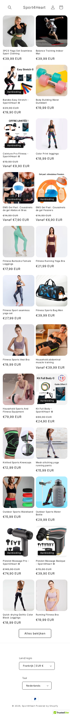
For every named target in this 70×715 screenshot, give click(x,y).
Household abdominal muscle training (48, 361)
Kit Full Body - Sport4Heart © (44, 410)
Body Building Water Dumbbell (47, 101)
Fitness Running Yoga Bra (50, 261)
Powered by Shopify (47, 706)
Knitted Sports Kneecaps (17, 462)
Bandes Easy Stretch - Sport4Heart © (16, 101)
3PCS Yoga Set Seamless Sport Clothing (17, 52)
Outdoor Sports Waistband (18, 511)
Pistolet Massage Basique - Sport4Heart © (50, 562)
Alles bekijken (35, 633)
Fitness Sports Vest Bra (16, 359)
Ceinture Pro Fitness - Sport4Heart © (15, 155)
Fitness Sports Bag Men (49, 310)
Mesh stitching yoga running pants (47, 464)
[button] (10, 7)
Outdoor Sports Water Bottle (48, 513)
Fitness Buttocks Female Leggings (17, 262)
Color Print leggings (47, 153)
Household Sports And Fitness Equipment (15, 410)
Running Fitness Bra (47, 614)
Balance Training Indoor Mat (49, 52)
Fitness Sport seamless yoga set (16, 312)
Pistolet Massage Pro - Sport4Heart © (16, 562)
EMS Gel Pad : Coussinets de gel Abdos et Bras (17, 209)
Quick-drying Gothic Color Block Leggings (18, 616)
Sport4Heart (28, 706)
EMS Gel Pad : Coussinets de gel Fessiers (50, 209)
